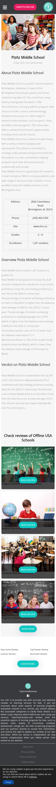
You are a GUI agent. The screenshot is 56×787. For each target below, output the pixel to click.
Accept (8, 782)
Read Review (28, 480)
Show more (28, 629)
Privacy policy (28, 751)
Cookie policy (28, 761)
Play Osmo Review (9, 649)
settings (33, 777)
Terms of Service (28, 756)
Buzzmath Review (38, 654)
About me (28, 746)
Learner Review (8, 654)
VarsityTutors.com (25, 7)
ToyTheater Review (39, 649)
